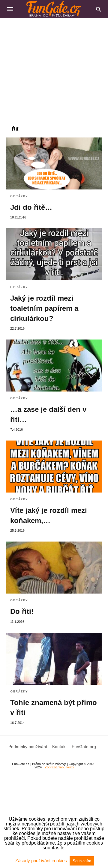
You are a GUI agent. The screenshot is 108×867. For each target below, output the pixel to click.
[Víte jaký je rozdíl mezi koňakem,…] (54, 467)
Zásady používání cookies (41, 860)
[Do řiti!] (54, 568)
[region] (54, 69)
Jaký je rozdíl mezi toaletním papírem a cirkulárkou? (44, 308)
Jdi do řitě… (31, 207)
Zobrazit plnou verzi (59, 767)
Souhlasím (82, 861)
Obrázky (19, 196)
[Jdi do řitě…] (54, 163)
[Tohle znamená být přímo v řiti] (54, 659)
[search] (98, 9)
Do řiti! (22, 611)
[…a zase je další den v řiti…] (54, 366)
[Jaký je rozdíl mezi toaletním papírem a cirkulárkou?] (54, 254)
